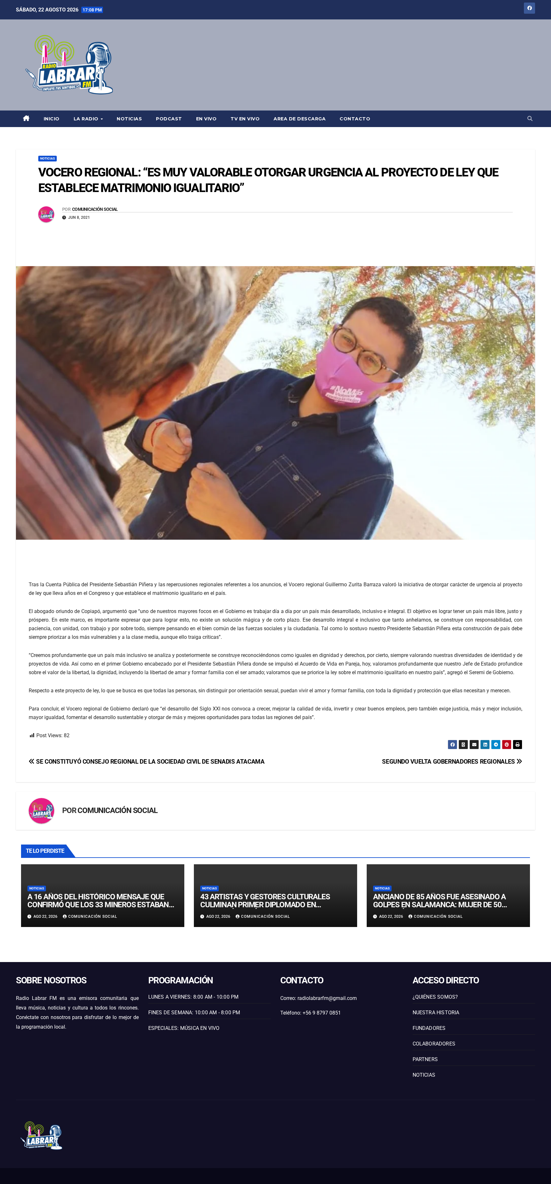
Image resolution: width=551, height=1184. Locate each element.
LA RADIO (87, 119)
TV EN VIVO (245, 119)
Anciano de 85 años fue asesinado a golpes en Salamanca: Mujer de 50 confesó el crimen (439, 904)
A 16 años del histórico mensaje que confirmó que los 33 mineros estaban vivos (98, 904)
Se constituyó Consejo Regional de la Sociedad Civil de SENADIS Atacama (149, 761)
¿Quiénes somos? (435, 997)
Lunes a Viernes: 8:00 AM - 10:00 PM (193, 997)
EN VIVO (206, 119)
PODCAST (169, 119)
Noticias (129, 119)
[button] (530, 119)
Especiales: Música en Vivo (184, 1028)
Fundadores (429, 1028)
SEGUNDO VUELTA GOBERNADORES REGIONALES (449, 761)
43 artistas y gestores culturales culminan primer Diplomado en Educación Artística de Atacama (265, 904)
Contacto (355, 119)
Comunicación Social (95, 209)
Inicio (52, 119)
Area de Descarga (300, 119)
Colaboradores (434, 1044)
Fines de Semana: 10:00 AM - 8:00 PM (194, 1012)
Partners (425, 1059)
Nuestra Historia (436, 1012)
